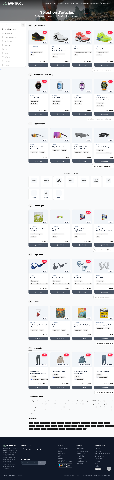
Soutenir (98, 469)
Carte (54, 3)
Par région (80, 463)
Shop (72, 3)
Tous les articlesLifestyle (103, 392)
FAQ (78, 475)
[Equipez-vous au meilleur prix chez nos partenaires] (13, 70)
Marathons (80, 448)
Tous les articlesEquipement (102, 166)
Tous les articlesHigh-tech (103, 297)
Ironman (79, 458)
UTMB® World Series (65, 461)
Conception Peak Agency (89, 475)
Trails (60, 451)
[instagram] (30, 449)
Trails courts (81, 453)
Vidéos (67, 3)
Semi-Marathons (82, 451)
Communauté (94, 3)
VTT (59, 456)
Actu (77, 3)
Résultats (60, 3)
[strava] (34, 449)
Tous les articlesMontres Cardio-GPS (99, 119)
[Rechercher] (23, 25)
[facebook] (23, 449)
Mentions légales (69, 475)
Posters (97, 461)
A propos (98, 451)
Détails (39, 65)
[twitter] (26, 449)
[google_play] (41, 449)
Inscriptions (99, 458)
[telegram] (37, 449)
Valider (42, 463)
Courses (46, 3)
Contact (97, 448)
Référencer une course (102, 453)
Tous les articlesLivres (104, 343)
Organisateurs (84, 3)
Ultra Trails (80, 456)
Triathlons (61, 453)
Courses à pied (63, 448)
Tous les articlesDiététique (102, 250)
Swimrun (61, 458)
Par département (82, 461)
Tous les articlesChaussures (102, 70)
